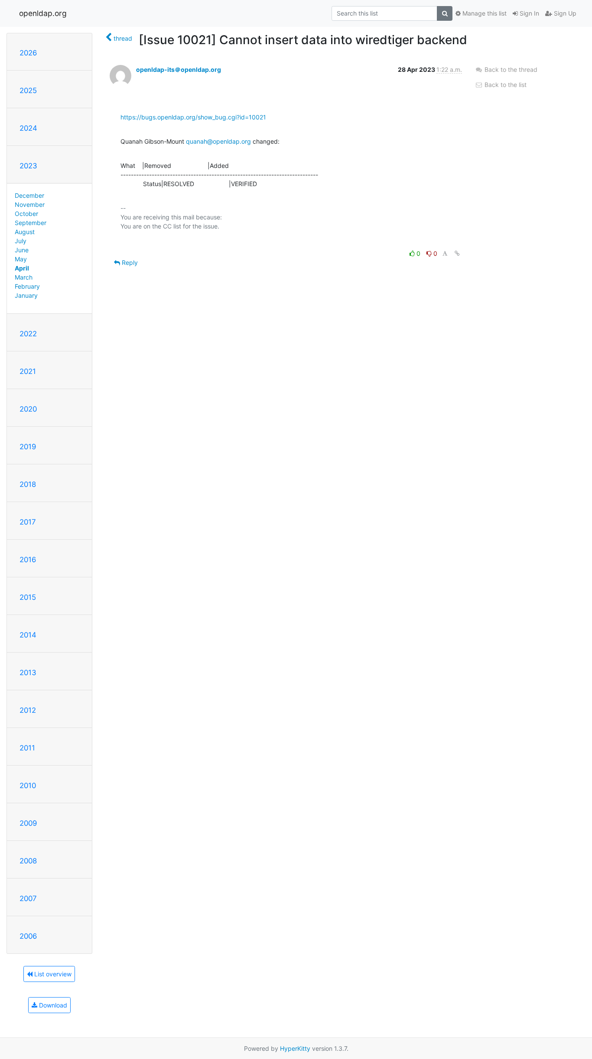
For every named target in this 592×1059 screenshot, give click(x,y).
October (26, 213)
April (22, 268)
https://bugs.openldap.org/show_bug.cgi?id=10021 (193, 117)
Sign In (528, 13)
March (24, 277)
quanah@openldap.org (218, 141)
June (22, 250)
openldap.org (43, 13)
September (30, 222)
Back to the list (505, 84)
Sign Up (564, 13)
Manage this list (484, 13)
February (27, 286)
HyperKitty (295, 1048)
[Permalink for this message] (457, 253)
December (29, 195)
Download (52, 1005)
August (25, 231)
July (20, 241)
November (30, 204)
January (26, 295)
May (21, 259)
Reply (129, 262)
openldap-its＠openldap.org (178, 69)
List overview (52, 974)
